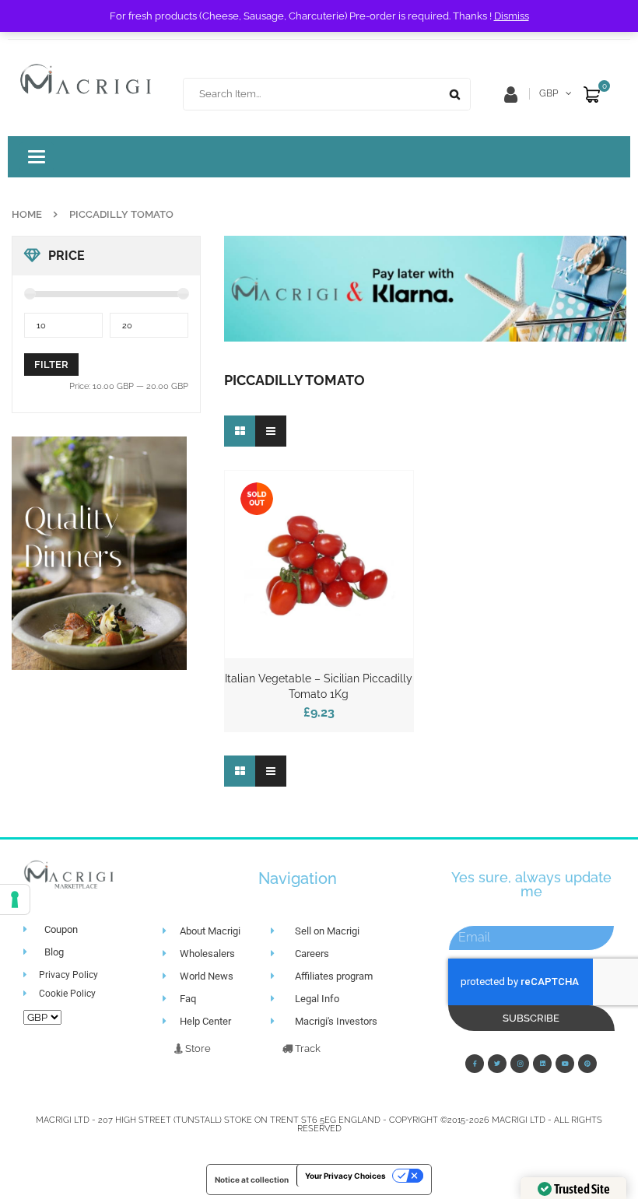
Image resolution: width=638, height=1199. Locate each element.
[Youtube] (565, 1063)
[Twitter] (497, 1063)
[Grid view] (239, 431)
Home (27, 214)
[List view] (270, 431)
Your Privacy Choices (345, 1175)
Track (307, 1048)
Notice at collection (252, 1179)
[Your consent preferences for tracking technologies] (15, 899)
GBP (548, 93)
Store (197, 1048)
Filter (51, 364)
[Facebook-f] (474, 1063)
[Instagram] (519, 1063)
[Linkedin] (542, 1063)
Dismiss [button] (511, 16)
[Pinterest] (587, 1063)
